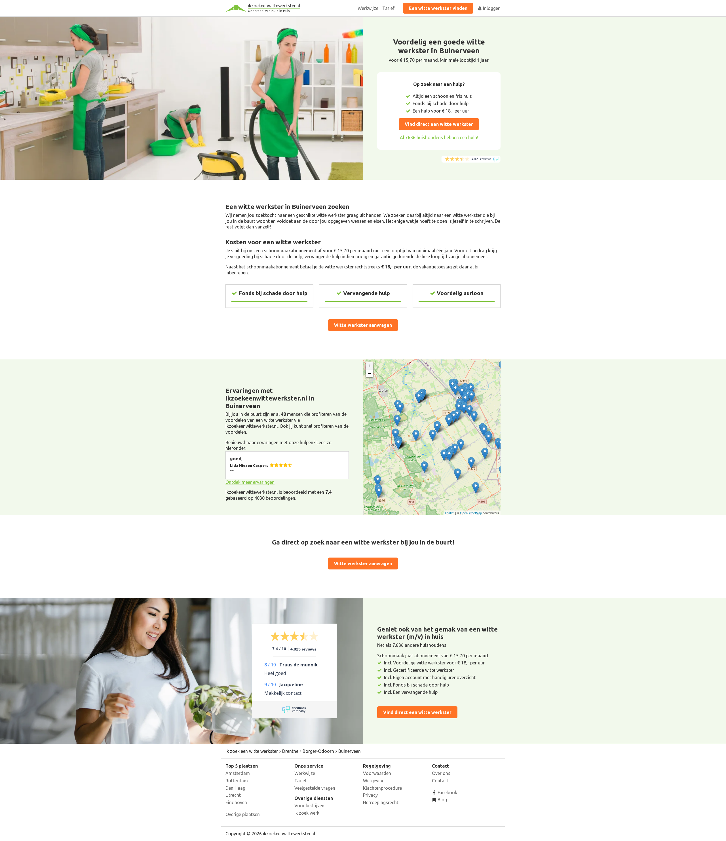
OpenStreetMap (471, 512)
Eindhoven (236, 802)
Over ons (441, 773)
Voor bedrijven (309, 805)
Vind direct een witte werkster (439, 124)
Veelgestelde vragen (314, 788)
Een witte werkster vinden (438, 8)
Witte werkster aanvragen (363, 325)
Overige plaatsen (242, 814)
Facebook (446, 792)
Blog (441, 799)
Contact (440, 780)
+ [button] (369, 366)
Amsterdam (237, 773)
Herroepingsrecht (380, 802)
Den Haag (235, 788)
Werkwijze (368, 8)
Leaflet (449, 512)
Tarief (388, 8)
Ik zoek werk (306, 812)
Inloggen (491, 8)
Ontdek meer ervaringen (250, 482)
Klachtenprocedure (382, 788)
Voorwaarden (377, 773)
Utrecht (233, 795)
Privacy (370, 795)
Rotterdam (236, 780)
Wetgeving (374, 780)
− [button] (369, 373)
